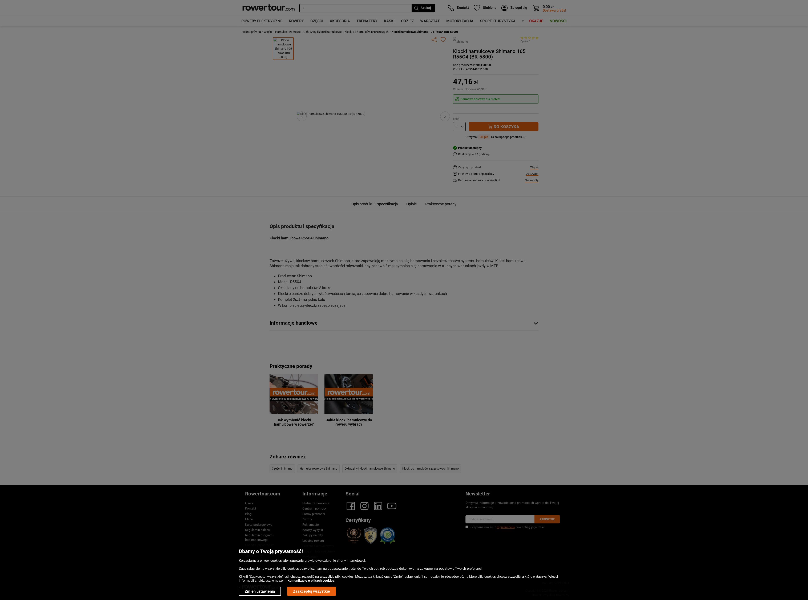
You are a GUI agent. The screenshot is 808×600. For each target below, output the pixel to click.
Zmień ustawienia (260, 591)
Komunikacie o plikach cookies (310, 581)
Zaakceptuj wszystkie (311, 591)
